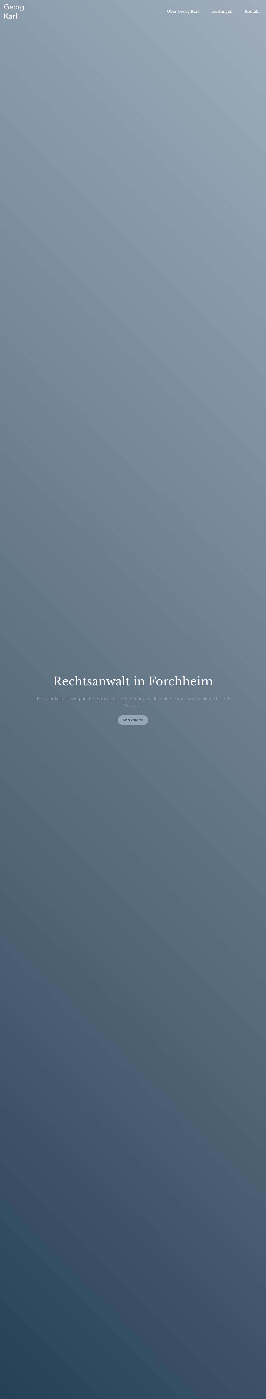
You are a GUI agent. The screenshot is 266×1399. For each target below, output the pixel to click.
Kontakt (252, 11)
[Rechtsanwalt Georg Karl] (14, 11)
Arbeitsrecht (187, 699)
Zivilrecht (132, 705)
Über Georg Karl (183, 11)
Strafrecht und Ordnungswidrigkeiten (134, 699)
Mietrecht (210, 699)
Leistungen (221, 11)
